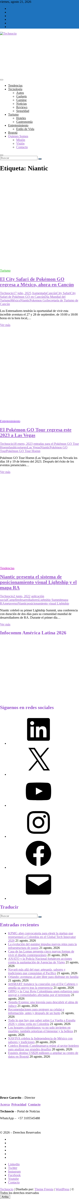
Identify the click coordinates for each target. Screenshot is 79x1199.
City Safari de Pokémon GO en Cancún (38, 294)
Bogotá (12, 132)
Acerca (5, 1104)
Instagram (14, 1171)
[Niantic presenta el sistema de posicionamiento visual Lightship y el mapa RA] (39, 561)
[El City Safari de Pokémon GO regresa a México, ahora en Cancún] (39, 263)
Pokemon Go (38, 300)
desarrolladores (28, 600)
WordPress (62, 1189)
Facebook (14, 1175)
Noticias (21, 103)
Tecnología (15, 89)
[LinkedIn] (38, 743)
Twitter (12, 1168)
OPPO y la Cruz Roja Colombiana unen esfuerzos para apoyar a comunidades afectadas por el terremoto (43, 993)
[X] (38, 774)
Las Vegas (33, 447)
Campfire (13, 600)
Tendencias (15, 85)
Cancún (52, 293)
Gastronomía (24, 121)
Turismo (13, 114)
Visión (20, 143)
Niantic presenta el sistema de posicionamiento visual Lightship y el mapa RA (38, 582)
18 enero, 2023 (23, 443)
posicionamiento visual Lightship (48, 603)
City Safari (63, 293)
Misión (20, 140)
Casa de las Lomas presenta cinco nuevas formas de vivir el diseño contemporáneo (41, 953)
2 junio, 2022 (21, 596)
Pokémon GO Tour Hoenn (23, 451)
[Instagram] (38, 836)
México (15, 300)
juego (23, 447)
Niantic (25, 300)
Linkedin (14, 1164)
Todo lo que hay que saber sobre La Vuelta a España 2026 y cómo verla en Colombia (41, 1022)
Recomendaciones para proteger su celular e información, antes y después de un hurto (36, 1011)
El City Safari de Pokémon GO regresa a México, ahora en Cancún (37, 281)
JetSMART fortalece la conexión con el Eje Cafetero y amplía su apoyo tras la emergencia (43, 985)
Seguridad (22, 111)
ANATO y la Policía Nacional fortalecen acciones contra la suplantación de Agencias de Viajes (40, 960)
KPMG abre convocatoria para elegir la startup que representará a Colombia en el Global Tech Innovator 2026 (42, 937)
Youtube (13, 1178)
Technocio (6, 293)
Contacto (22, 147)
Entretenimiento (18, 125)
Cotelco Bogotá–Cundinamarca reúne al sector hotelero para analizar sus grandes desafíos (43, 1047)
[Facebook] (38, 867)
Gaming (21, 100)
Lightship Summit (49, 600)
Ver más (5, 325)
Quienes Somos (18, 136)
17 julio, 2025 (22, 293)
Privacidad (18, 1104)
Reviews (21, 107)
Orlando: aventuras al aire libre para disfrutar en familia (43, 976)
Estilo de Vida (25, 129)
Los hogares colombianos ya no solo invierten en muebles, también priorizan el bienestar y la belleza (40, 1029)
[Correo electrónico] (38, 898)
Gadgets (21, 96)
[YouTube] (38, 805)
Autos (20, 92)
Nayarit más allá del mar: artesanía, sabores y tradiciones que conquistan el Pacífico (36, 971)
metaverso (11, 603)
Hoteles (21, 118)
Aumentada (39, 293)
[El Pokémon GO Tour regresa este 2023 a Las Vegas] (39, 414)
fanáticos (14, 447)
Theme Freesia (43, 1189)
